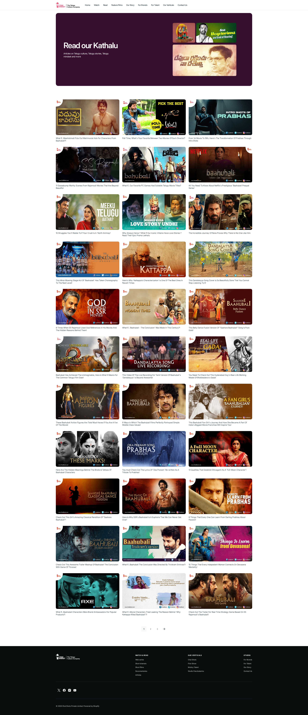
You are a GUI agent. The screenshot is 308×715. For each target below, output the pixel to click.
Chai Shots (192, 660)
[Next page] (164, 629)
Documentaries (141, 671)
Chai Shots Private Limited (72, 706)
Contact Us (248, 671)
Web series (139, 660)
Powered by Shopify (91, 706)
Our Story (247, 667)
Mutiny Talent (193, 667)
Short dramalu (141, 663)
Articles (138, 675)
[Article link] (87, 120)
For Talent (247, 663)
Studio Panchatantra (196, 671)
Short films (139, 667)
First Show (192, 663)
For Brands (248, 660)
